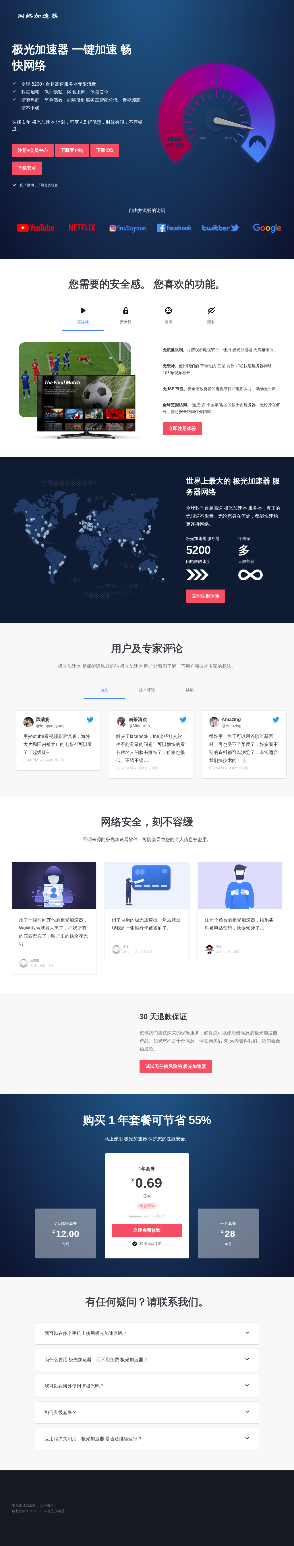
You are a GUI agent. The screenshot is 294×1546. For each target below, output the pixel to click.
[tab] (147, 1333)
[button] (33, 150)
